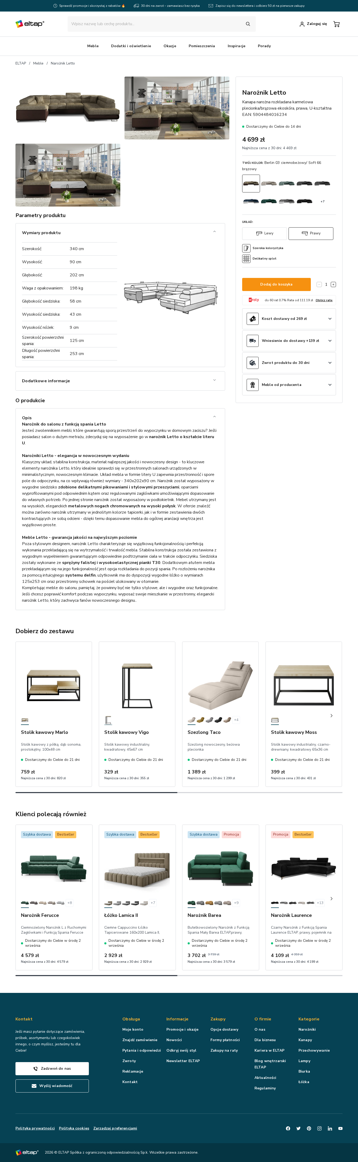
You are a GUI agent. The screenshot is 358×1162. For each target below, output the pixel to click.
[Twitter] (298, 1128)
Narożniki (307, 1029)
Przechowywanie (314, 1050)
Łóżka (304, 1081)
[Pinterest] (309, 1128)
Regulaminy (265, 1088)
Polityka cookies (74, 1128)
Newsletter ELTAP (183, 1060)
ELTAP (20, 63)
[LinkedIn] (330, 1128)
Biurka (304, 1071)
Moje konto (132, 1029)
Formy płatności (225, 1039)
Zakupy (217, 1019)
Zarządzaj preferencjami (115, 1128)
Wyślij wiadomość (55, 1085)
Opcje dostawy (224, 1029)
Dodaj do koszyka (276, 284)
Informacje (177, 1019)
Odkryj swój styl (181, 1050)
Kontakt (130, 1081)
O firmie (263, 1019)
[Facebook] (288, 1128)
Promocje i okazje (182, 1029)
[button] (93, 46)
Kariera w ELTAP (269, 1050)
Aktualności (265, 1077)
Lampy (304, 1060)
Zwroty (129, 1060)
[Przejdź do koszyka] (336, 24)
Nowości (174, 1039)
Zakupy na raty (224, 1050)
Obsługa (131, 1019)
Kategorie (309, 1019)
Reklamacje (132, 1071)
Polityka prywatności (35, 1128)
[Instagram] (319, 1128)
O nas (259, 1029)
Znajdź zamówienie (139, 1039)
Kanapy (305, 1039)
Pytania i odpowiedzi (141, 1050)
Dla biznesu (265, 1039)
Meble (38, 63)
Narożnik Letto (63, 63)
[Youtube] (340, 1128)
